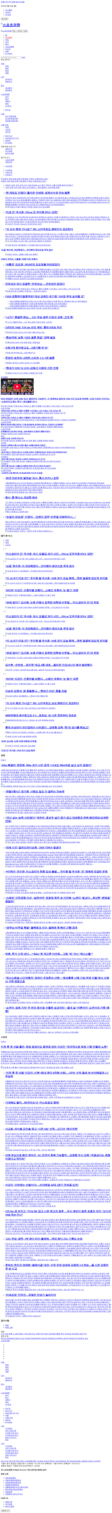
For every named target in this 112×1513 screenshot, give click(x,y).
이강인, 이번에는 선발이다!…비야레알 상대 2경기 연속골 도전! (42, 1184)
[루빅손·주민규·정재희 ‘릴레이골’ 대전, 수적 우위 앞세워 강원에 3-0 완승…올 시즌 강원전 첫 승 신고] (44, 1290)
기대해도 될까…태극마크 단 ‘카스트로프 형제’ (32, 1102)
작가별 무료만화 (11, 119)
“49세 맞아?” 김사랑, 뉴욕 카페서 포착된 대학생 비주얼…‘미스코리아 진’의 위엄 (52, 602)
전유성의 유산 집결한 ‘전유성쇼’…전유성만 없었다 (35, 283)
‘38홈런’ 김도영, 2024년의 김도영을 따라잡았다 (32, 264)
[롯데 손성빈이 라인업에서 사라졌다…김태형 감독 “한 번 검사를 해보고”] (34, 732)
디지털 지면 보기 (11, 1433)
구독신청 (8, 172)
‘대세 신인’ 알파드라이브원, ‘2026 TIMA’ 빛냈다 (33, 847)
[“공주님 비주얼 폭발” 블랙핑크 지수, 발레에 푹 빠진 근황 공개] (30, 949)
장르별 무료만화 (11, 121)
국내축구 (8, 88)
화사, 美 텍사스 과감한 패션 (21, 497)
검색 (23, 57)
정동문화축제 (10, 1478)
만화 (7, 51)
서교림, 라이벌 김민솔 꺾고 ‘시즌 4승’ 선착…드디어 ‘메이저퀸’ (41, 1128)
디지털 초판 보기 (11, 1435)
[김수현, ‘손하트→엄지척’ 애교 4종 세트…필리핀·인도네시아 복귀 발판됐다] (35, 670)
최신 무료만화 (10, 116)
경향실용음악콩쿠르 (13, 1483)
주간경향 (11, 2)
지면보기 (8, 175)
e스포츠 (8, 106)
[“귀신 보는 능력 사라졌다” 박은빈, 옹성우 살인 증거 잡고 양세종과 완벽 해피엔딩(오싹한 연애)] (42, 842)
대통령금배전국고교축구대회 (16, 1487)
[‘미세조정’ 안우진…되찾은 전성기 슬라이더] (23, 1316)
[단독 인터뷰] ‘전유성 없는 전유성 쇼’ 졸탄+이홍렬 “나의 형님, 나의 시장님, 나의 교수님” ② (45, 289)
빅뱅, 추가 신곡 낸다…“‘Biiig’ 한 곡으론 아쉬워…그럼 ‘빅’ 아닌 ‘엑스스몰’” (49, 953)
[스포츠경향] (10, 25)
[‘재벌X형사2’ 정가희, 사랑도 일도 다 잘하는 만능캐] (25, 813)
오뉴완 (7, 12)
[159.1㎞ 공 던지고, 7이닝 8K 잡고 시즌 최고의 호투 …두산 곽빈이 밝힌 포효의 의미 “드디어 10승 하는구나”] (47, 1233)
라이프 (7, 49)
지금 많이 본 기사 (12, 138)
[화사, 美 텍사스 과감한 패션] (16, 512)
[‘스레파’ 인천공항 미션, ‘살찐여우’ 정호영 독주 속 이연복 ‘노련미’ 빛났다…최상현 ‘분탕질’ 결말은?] (44, 922)
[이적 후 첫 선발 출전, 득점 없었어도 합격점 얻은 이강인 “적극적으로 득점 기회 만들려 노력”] (37, 1067)
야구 (7, 42)
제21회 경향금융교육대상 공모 (12, 1338)
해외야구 (8, 82)
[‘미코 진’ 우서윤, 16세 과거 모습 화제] (20, 746)
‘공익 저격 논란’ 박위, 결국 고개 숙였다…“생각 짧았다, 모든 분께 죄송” (32, 187)
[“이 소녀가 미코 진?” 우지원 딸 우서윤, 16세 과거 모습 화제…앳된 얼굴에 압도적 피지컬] (40, 583)
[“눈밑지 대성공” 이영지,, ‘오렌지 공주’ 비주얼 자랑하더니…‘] (29, 531)
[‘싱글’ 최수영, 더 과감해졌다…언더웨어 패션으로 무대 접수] (29, 571)
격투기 (7, 101)
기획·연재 (4, 125)
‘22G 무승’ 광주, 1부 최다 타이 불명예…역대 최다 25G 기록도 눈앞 (43, 1238)
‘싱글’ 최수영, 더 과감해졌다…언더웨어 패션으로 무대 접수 (39, 566)
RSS (6, 1440)
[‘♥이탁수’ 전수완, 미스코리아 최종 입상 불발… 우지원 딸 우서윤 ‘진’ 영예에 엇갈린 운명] (40, 893)
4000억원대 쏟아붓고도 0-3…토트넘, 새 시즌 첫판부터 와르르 (40, 715)
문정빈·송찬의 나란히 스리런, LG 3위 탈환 (30, 357)
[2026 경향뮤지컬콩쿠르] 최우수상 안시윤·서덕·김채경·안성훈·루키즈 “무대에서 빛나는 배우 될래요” (49, 301)
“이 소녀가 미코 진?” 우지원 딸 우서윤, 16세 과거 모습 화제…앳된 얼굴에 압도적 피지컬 (56, 578)
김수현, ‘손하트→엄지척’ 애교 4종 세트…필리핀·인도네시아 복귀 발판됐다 (48, 665)
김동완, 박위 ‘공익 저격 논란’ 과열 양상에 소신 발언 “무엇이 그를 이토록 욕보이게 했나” (39, 185)
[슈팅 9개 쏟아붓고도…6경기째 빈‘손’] (20, 353)
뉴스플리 (8, 10)
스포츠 (7, 129)
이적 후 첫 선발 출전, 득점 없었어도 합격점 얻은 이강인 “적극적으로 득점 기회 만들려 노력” (54, 1046)
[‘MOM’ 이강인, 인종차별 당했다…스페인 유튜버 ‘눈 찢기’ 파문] (30, 595)
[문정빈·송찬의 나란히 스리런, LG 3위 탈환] (22, 363)
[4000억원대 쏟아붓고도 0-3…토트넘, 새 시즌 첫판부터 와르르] (29, 720)
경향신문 (4, 2)
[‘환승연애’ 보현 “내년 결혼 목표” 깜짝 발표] (22, 342)
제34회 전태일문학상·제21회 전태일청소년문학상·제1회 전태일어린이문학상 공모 (56, 1338)
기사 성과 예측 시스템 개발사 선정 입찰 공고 (18, 1334)
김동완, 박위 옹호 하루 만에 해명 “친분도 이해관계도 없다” (24, 181)
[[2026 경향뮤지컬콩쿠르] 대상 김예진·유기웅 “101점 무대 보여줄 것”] (32, 308)
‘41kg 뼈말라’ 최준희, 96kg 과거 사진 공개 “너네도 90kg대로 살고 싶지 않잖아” (46, 765)
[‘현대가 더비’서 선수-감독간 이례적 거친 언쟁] (23, 373)
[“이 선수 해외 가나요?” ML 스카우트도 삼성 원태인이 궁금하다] (30, 708)
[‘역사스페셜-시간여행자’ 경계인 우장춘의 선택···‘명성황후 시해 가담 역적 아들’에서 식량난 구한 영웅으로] (47, 1002)
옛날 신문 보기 (11, 1438)
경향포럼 (8, 1492)
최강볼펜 (4, 377)
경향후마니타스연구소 (14, 1494)
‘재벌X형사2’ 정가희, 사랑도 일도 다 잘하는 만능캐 (34, 791)
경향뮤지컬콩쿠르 (12, 1485)
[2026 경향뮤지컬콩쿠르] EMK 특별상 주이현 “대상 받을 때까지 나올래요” (38, 306)
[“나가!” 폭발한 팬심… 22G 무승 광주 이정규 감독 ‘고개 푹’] (28, 322)
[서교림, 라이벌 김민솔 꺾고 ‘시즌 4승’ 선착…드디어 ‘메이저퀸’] (30, 1150)
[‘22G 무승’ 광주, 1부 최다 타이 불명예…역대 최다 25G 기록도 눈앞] (31, 1260)
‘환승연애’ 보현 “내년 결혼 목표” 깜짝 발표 (30, 337)
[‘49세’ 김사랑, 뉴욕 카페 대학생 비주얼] (21, 736)
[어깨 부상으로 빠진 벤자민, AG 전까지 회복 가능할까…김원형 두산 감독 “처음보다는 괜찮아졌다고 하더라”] (47, 1180)
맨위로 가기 (5, 1511)
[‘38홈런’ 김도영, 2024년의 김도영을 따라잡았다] (24, 279)
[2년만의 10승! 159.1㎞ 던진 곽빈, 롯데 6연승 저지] (25, 332)
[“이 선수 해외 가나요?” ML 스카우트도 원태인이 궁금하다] (28, 241)
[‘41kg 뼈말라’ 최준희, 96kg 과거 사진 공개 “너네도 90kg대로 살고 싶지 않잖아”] (32, 786)
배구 (7, 99)
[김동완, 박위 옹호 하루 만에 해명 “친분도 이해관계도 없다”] (24, 179)
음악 (7, 71)
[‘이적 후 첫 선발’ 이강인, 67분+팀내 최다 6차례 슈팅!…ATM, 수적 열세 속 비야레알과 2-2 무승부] (43, 1097)
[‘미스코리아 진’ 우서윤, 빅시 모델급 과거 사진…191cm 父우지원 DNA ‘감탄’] (35, 559)
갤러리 (7, 140)
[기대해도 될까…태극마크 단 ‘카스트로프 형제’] (24, 1124)
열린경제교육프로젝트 (14, 1489)
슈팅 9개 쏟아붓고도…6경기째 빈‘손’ (26, 347)
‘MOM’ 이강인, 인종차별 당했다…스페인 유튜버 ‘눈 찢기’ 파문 (41, 590)
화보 (7, 68)
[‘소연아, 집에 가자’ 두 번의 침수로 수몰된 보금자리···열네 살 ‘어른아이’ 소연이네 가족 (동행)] (41, 1032)
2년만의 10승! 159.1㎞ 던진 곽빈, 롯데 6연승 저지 (33, 327)
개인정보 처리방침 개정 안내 (75, 1334)
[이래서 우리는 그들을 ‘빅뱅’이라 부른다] (21, 254)
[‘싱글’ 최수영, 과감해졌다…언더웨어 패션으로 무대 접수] (28, 245)
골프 (7, 103)
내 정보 (8, 15)
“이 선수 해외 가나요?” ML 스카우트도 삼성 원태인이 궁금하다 (42, 703)
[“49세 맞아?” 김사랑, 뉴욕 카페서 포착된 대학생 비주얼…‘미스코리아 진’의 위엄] (37, 607)
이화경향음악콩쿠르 (13, 1480)
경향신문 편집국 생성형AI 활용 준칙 (50, 1334)
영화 (7, 73)
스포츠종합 (9, 47)
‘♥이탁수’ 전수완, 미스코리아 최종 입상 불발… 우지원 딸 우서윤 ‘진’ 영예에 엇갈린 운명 (56, 871)
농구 (7, 97)
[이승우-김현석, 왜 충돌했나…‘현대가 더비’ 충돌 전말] (26, 696)
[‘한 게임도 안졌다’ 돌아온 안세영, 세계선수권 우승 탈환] (27, 207)
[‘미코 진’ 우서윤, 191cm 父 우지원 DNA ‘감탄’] (23, 224)
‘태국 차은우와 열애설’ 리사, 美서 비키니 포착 (32, 478)
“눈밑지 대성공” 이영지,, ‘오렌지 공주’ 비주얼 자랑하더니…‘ (40, 516)
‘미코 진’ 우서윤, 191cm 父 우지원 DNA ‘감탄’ (31, 212)
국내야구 (8, 79)
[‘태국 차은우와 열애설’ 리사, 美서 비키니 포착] (23, 492)
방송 (7, 66)
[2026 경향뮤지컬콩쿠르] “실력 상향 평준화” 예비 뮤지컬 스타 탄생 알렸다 (38, 304)
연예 (7, 40)
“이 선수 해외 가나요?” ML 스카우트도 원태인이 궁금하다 (39, 229)
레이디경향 (20, 2)
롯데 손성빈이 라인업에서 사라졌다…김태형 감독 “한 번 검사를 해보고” (47, 727)
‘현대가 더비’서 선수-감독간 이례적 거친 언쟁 (31, 368)
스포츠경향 (9, 160)
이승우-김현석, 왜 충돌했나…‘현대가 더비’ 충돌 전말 (36, 691)
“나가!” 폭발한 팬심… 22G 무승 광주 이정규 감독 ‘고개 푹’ (39, 317)
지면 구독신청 (10, 1431)
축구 (7, 44)
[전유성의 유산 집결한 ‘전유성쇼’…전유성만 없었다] (26, 291)
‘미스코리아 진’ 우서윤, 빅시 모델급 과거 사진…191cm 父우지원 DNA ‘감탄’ (49, 553)
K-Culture (8, 53)
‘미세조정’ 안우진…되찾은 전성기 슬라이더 (30, 1294)
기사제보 (8, 170)
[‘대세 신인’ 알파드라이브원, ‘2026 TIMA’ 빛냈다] (24, 866)
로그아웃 (4, 19)
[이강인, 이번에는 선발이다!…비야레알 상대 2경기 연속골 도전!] (30, 1206)
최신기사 (8, 136)
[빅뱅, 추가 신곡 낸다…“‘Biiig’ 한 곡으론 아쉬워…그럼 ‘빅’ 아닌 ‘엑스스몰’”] (35, 973)
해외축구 (8, 90)
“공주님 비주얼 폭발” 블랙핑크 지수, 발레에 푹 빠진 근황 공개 (41, 927)
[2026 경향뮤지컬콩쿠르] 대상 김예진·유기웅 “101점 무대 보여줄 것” (45, 296)
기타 (2, 1426)
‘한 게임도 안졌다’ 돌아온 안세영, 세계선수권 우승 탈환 (37, 192)
